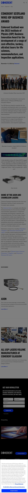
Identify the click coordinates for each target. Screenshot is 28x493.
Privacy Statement (19, 484)
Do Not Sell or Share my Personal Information (14, 487)
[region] (14, 476)
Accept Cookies (14, 490)
